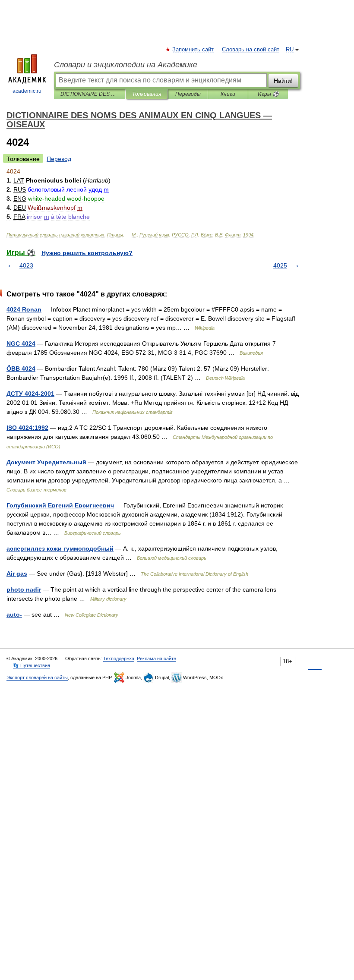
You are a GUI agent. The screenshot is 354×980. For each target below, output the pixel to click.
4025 (280, 265)
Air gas (16, 573)
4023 (26, 265)
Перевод (59, 158)
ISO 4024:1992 (27, 427)
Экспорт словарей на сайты (37, 677)
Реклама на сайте (156, 658)
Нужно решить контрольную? (87, 252)
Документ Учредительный (46, 462)
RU (290, 50)
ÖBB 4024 (20, 368)
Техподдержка (118, 658)
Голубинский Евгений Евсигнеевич (60, 505)
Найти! (283, 80)
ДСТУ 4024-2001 (30, 393)
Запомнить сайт (193, 50)
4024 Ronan (23, 309)
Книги (228, 94)
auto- (14, 614)
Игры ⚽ (268, 94)
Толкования (146, 94)
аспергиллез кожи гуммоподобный (60, 548)
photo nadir (23, 589)
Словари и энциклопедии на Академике (125, 64)
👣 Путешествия (31, 665)
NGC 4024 (20, 343)
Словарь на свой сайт (250, 50)
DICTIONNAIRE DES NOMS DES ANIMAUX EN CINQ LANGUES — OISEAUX (89, 94)
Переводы (188, 94)
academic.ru (27, 91)
